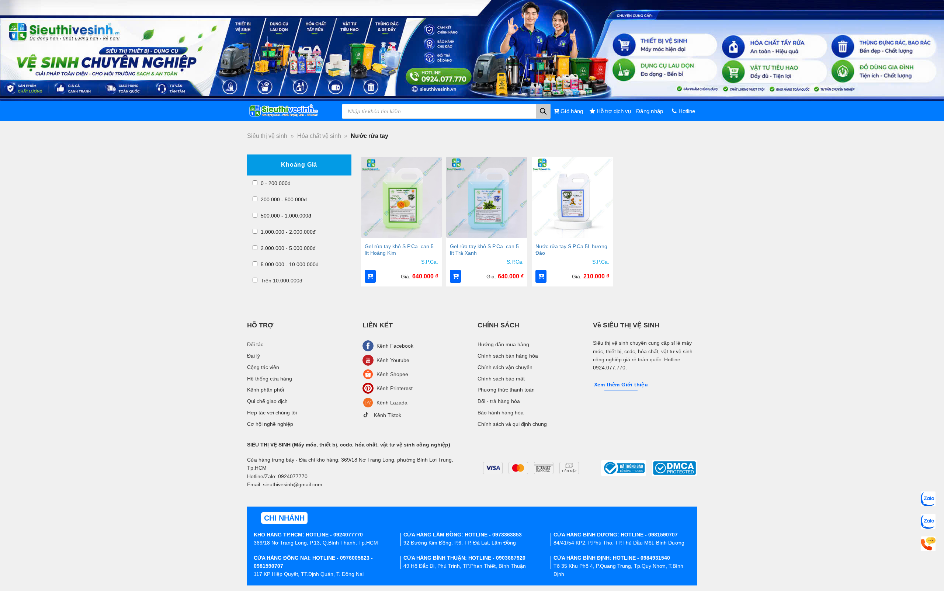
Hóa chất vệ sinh (319, 136)
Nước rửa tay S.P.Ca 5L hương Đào (571, 249)
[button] (370, 276)
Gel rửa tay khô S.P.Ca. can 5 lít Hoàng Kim (399, 249)
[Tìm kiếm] (543, 111)
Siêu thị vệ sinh (267, 136)
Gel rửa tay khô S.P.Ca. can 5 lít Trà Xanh (484, 249)
